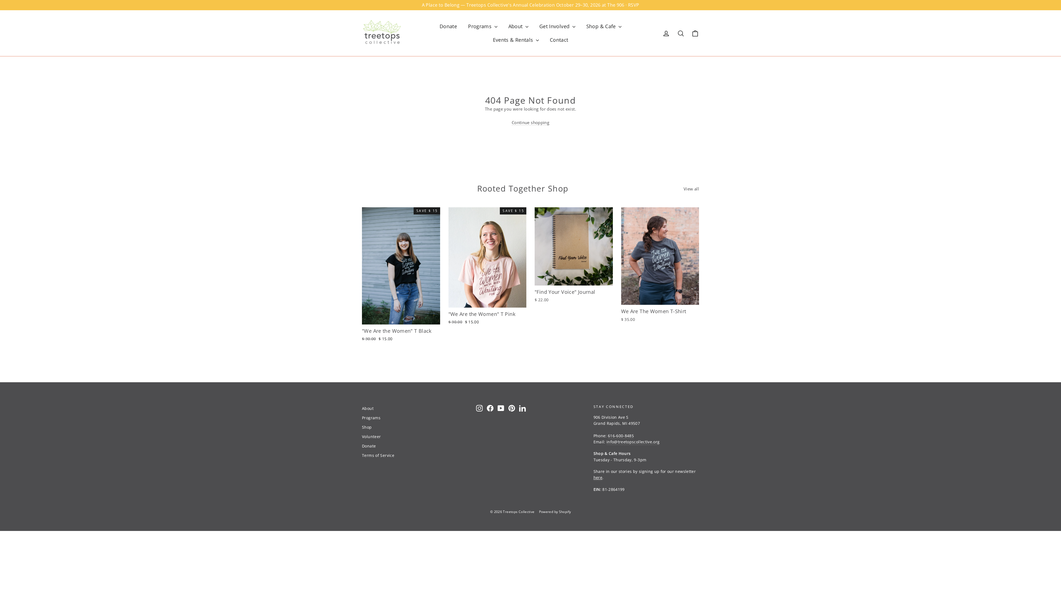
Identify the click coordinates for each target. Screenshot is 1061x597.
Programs (480, 26)
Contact (559, 39)
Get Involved (555, 26)
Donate (448, 26)
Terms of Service (378, 455)
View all (691, 189)
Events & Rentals (514, 39)
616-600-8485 (621, 435)
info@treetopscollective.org (633, 441)
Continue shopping (530, 122)
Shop (367, 427)
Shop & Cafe (602, 26)
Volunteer (371, 436)
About (516, 26)
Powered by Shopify (555, 511)
